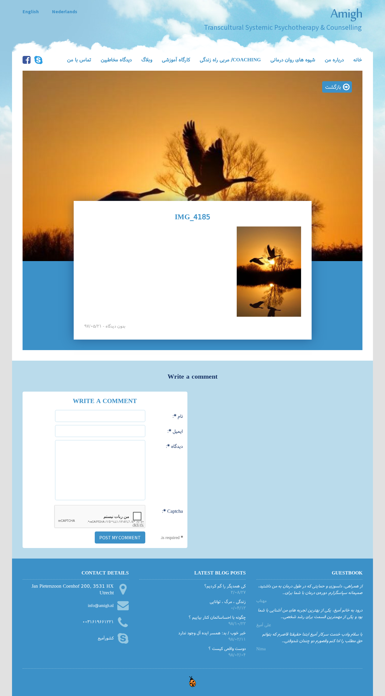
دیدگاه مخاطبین (116, 59)
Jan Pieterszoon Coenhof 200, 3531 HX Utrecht (73, 589)
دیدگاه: (174, 446)
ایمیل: (175, 431)
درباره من (334, 59)
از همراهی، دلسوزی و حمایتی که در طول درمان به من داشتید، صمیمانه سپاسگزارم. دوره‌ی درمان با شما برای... (310, 589)
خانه (357, 59)
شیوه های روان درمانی (292, 59)
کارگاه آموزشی (176, 59)
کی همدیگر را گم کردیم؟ (224, 586)
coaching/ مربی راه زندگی (230, 59)
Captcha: (172, 511)
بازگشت (333, 87)
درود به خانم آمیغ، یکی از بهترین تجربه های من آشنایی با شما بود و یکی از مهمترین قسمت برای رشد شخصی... (310, 613)
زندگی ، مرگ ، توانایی (227, 601)
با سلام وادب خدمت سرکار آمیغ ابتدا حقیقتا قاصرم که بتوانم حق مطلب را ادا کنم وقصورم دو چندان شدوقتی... (312, 637)
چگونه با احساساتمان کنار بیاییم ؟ (217, 617)
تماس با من (79, 59)
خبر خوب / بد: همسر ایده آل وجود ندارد (211, 633)
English (31, 11)
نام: (177, 416)
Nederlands (64, 11)
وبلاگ (146, 59)
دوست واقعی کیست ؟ (226, 648)
